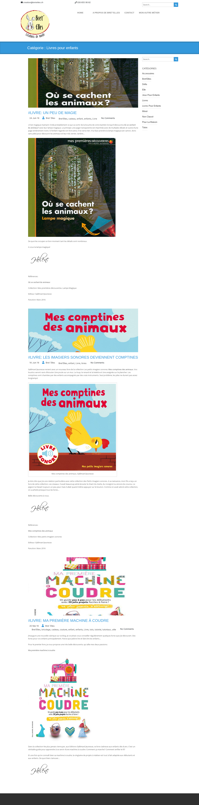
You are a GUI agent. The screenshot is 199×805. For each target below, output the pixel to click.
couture (63, 629)
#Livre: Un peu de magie (52, 113)
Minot (144, 111)
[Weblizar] (35, 24)
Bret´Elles (50, 118)
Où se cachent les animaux (39, 282)
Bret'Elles (63, 118)
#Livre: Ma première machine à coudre (68, 620)
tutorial (98, 629)
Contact (129, 13)
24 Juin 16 (34, 118)
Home (80, 13)
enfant (80, 118)
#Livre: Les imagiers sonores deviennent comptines (83, 357)
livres (83, 363)
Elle (144, 89)
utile (114, 629)
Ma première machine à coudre (41, 650)
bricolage (46, 629)
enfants (87, 118)
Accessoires (148, 73)
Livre (94, 118)
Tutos (144, 127)
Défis (144, 84)
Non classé (147, 116)
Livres (145, 100)
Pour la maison (149, 122)
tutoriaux (106, 629)
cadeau (72, 118)
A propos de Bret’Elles (106, 13)
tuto (92, 629)
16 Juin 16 (34, 362)
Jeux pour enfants (151, 95)
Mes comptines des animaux (120, 369)
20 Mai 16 (34, 626)
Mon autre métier (149, 13)
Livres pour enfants (151, 106)
